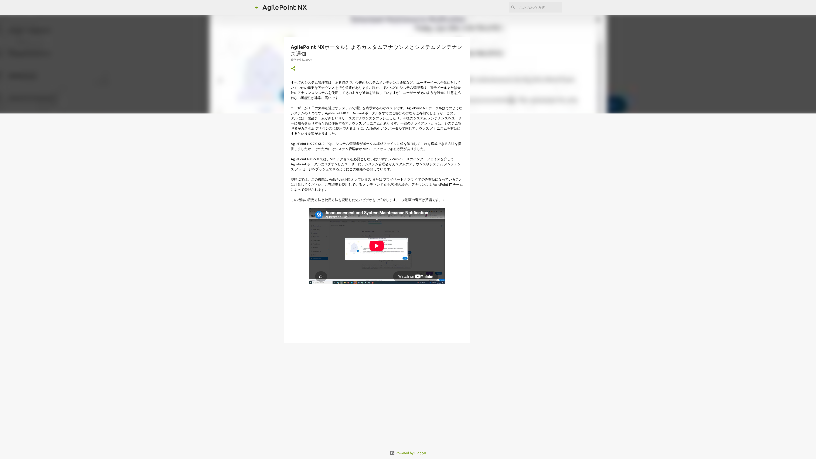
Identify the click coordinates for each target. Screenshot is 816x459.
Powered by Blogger (410, 453)
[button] (293, 69)
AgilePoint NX (284, 7)
